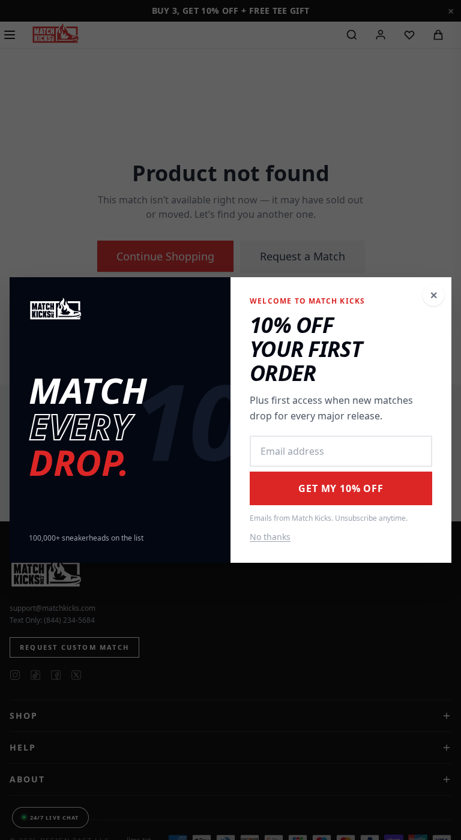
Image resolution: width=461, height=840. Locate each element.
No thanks (270, 536)
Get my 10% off (340, 488)
